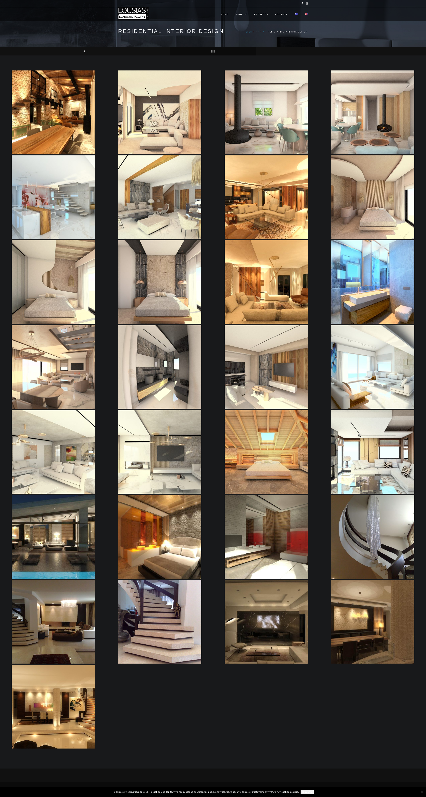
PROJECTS (261, 14)
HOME (225, 14)
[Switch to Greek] (296, 14)
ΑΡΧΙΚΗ (250, 32)
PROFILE (241, 14)
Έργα (261, 32)
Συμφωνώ (307, 792)
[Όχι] (422, 792)
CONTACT (281, 14)
